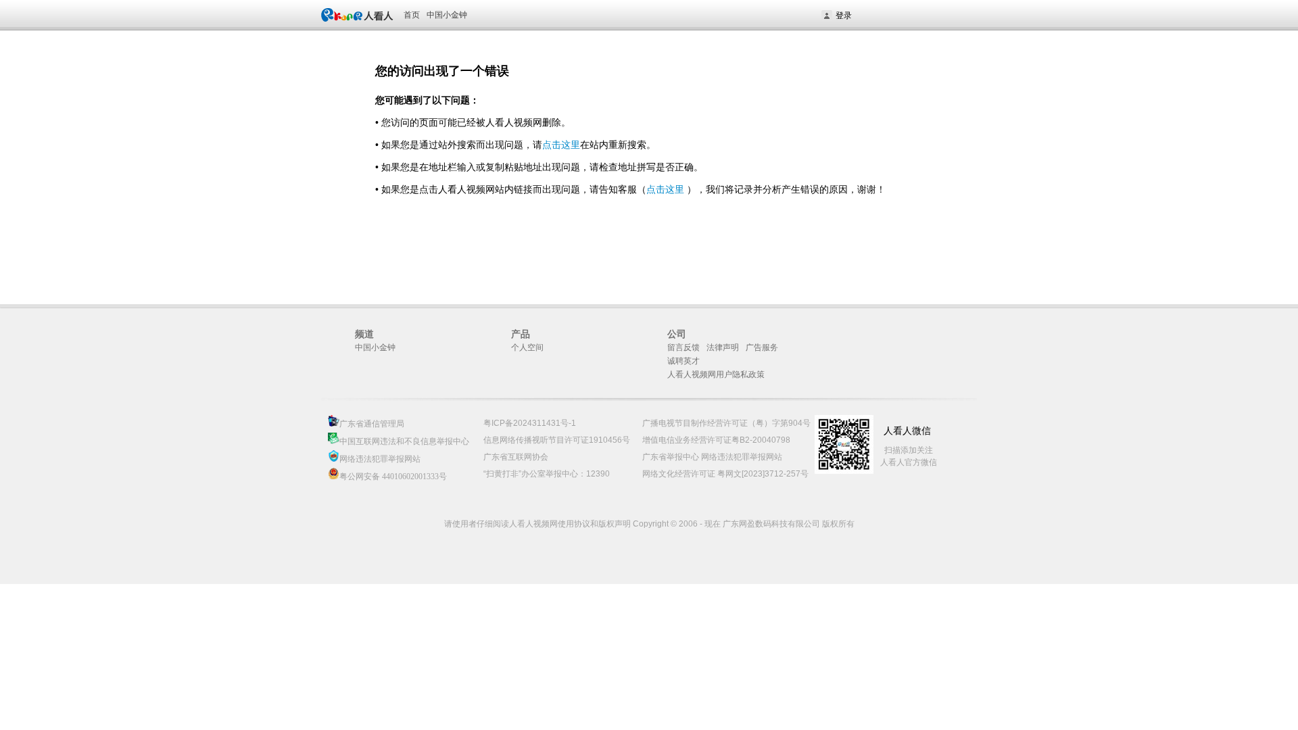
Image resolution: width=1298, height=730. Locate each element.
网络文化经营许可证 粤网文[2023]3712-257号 (725, 474)
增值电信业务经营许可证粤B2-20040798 (716, 440)
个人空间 (527, 347)
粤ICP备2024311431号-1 (529, 423)
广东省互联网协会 (515, 457)
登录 (844, 15)
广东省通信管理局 (371, 424)
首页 (412, 15)
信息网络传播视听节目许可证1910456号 (556, 440)
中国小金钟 (447, 15)
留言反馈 (683, 347)
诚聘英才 (683, 361)
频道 (364, 333)
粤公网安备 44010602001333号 (393, 476)
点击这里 (561, 144)
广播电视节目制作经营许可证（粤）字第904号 (726, 423)
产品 (520, 333)
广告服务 (762, 347)
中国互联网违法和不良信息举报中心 (404, 441)
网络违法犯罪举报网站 (379, 459)
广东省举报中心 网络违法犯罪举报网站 (712, 457)
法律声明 (722, 347)
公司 (676, 333)
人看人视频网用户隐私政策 (716, 374)
